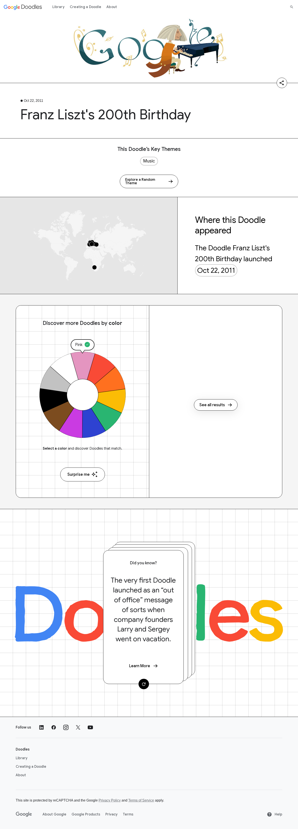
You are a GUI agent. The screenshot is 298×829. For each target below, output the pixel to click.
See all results (212, 405)
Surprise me (78, 474)
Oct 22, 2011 (216, 270)
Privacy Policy (110, 800)
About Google (54, 814)
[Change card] (144, 684)
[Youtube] (90, 727)
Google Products (86, 814)
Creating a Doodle (85, 7)
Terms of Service (141, 800)
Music (149, 161)
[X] (78, 727)
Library (58, 7)
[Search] (291, 7)
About (111, 7)
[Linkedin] (41, 727)
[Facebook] (53, 727)
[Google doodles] (23, 7)
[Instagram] (66, 727)
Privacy (111, 814)
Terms (128, 814)
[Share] (282, 83)
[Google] (24, 814)
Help (278, 814)
